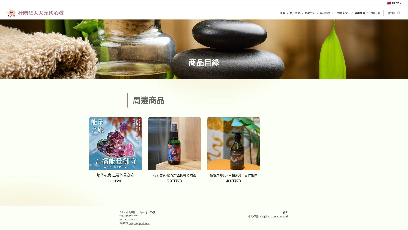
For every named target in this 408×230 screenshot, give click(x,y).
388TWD (116, 181)
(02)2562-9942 (131, 219)
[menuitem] (283, 13)
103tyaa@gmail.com (139, 223)
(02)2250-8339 (131, 216)
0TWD (235, 181)
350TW (173, 181)
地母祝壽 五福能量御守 (115, 175)
